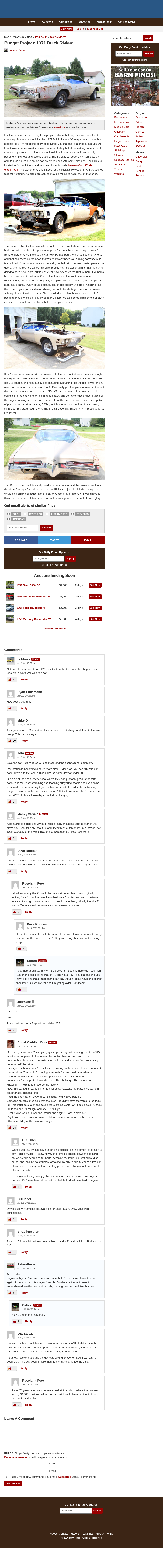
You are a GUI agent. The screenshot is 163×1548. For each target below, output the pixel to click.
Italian (139, 136)
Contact (63, 1533)
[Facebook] (68, 1523)
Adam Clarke (17, 50)
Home (31, 21)
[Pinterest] (81, 1523)
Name (52, 1463)
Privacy (100, 1533)
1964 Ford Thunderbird (30, 607)
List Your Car (95, 29)
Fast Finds (87, 1533)
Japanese (141, 141)
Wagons (119, 173)
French (139, 126)
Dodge (139, 161)
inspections (59, 127)
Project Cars (121, 141)
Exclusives (120, 117)
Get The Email (126, 21)
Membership (104, 21)
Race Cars (120, 145)
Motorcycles (121, 122)
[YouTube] (95, 1523)
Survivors (120, 164)
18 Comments (58, 37)
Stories (118, 155)
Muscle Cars (121, 126)
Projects (83, 514)
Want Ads (84, 21)
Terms (109, 1533)
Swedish (140, 145)
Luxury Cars (59, 514)
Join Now (66, 29)
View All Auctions (54, 628)
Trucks (118, 169)
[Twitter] (75, 1523)
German (140, 131)
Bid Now (95, 585)
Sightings (119, 150)
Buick (16, 514)
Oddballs (119, 131)
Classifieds (66, 21)
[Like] (10, 679)
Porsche (140, 175)
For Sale (41, 37)
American (19, 519)
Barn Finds (81, 10)
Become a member (16, 1457)
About (53, 1533)
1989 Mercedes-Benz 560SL (33, 596)
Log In (80, 29)
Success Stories (124, 159)
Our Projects (121, 136)
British (139, 122)
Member (35, 659)
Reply (24, 679)
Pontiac (139, 170)
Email (52, 1470)
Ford (138, 166)
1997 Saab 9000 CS (28, 585)
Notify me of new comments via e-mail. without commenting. (53, 1476)
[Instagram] (88, 1523)
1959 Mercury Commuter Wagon (36, 619)
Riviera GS (35, 514)
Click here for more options (54, 565)
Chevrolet (141, 156)
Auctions (47, 21)
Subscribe (64, 1476)
